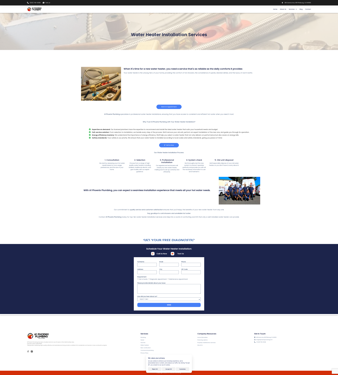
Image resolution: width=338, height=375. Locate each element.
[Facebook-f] (28, 351)
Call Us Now (162, 253)
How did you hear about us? (147, 296)
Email (161, 262)
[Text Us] (172, 253)
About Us (283, 9)
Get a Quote (143, 279)
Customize (182, 369)
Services (292, 9)
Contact (308, 9)
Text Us (180, 253)
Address (140, 269)
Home (275, 9)
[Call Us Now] (153, 253)
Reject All (154, 369)
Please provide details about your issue (151, 283)
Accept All (169, 369)
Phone (183, 262)
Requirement (141, 277)
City (160, 269)
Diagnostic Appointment (158, 279)
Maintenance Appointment (178, 279)
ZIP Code (184, 269)
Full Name (140, 262)
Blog (301, 9)
